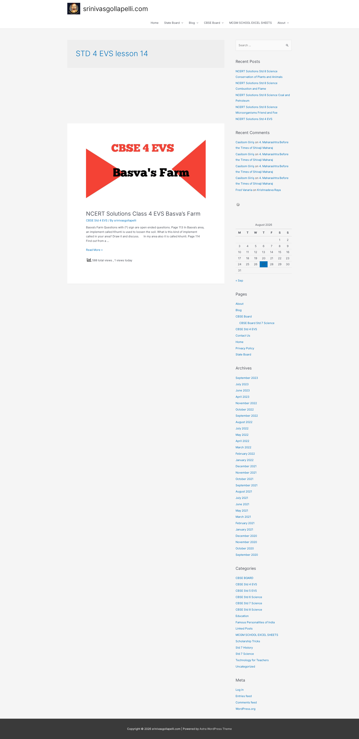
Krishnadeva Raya (269, 190)
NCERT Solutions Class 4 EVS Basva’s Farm (143, 213)
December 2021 (246, 466)
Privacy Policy (245, 348)
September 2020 (247, 554)
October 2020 (245, 548)
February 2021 (245, 523)
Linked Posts (244, 628)
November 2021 (246, 472)
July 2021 (242, 498)
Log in (240, 689)
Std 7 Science (245, 654)
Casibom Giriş (245, 142)
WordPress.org (245, 709)
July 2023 (242, 384)
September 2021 (246, 485)
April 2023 (242, 397)
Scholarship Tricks (248, 641)
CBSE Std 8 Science (249, 609)
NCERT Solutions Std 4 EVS (254, 119)
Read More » (94, 250)
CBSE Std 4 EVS (97, 220)
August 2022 (244, 422)
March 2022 (243, 447)
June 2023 (243, 390)
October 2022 (245, 409)
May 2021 (242, 510)
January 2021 (244, 529)
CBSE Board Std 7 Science (256, 323)
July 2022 (242, 428)
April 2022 (242, 441)
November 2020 (246, 542)
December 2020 (246, 536)
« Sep (239, 280)
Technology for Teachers (252, 660)
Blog (192, 23)
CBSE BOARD (244, 578)
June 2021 (242, 504)
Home (155, 23)
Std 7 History (244, 647)
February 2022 (245, 453)
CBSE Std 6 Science (249, 597)
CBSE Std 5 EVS (246, 590)
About (281, 23)
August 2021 (244, 491)
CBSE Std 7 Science (249, 603)
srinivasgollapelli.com (115, 9)
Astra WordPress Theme (216, 729)
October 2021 (244, 479)
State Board (172, 23)
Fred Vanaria (244, 190)
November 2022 (246, 403)
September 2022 (247, 415)
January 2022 (245, 460)
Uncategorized (245, 666)
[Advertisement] (145, 95)
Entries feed (244, 696)
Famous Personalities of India (255, 622)
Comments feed (246, 702)
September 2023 (247, 378)
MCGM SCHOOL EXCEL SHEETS (250, 23)
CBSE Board (212, 23)
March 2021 (243, 516)
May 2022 (242, 435)
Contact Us (243, 335)
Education (242, 616)
